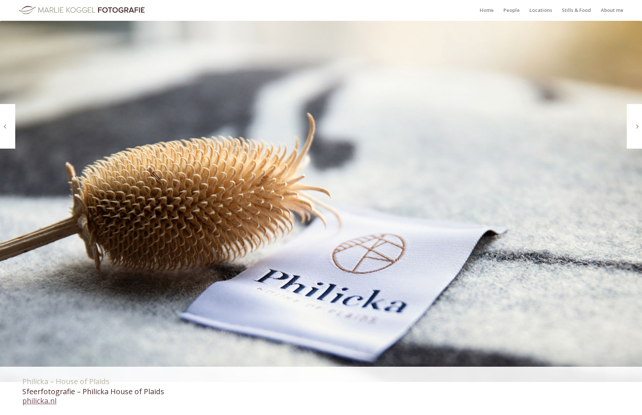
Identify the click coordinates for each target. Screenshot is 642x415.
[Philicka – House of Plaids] (634, 126)
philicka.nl (39, 401)
